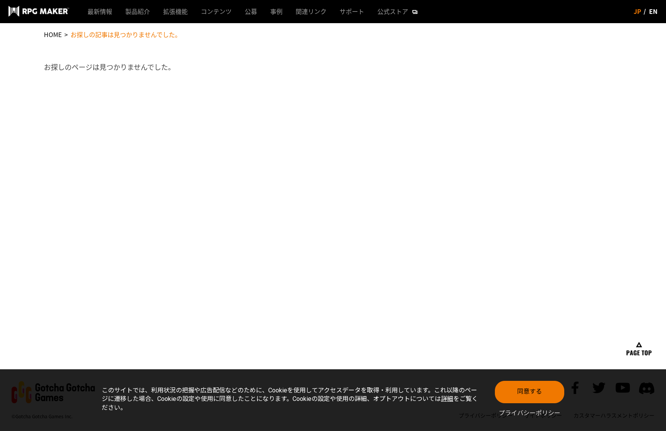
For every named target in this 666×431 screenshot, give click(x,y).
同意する (529, 391)
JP (637, 11)
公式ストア (392, 11)
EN (653, 11)
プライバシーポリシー (529, 413)
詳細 (447, 398)
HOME (53, 34)
